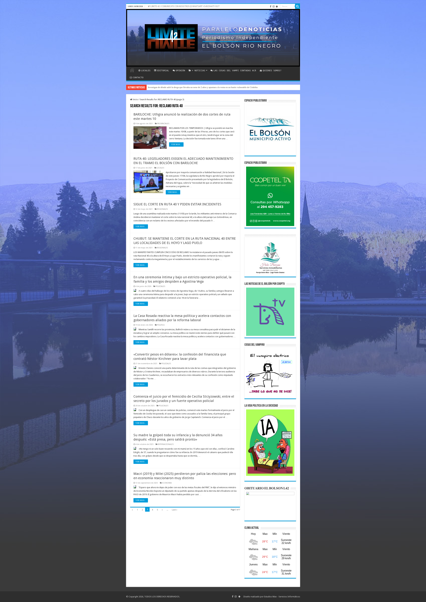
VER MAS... (176, 144)
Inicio (135, 99)
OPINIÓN (180, 70)
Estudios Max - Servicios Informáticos (282, 596)
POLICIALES (160, 286)
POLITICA (161, 325)
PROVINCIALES (163, 123)
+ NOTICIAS (198, 70)
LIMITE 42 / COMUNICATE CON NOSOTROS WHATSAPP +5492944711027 (184, 6)
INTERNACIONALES (166, 444)
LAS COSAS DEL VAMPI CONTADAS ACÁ (234, 70)
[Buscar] (297, 6)
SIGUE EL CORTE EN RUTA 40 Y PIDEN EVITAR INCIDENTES (177, 204)
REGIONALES (162, 209)
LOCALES (145, 70)
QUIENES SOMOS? (272, 70)
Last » (174, 509)
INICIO (132, 70)
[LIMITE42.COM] (213, 38)
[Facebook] (271, 6)
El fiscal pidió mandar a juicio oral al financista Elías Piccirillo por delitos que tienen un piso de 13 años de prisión (199, 87)
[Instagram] (273, 6)
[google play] (277, 6)
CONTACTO (138, 77)
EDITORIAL (163, 70)
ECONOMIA (167, 483)
